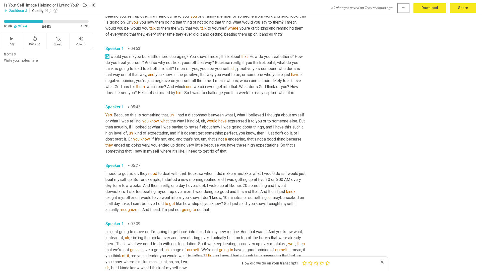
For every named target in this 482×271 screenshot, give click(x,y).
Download (429, 8)
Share (463, 8)
